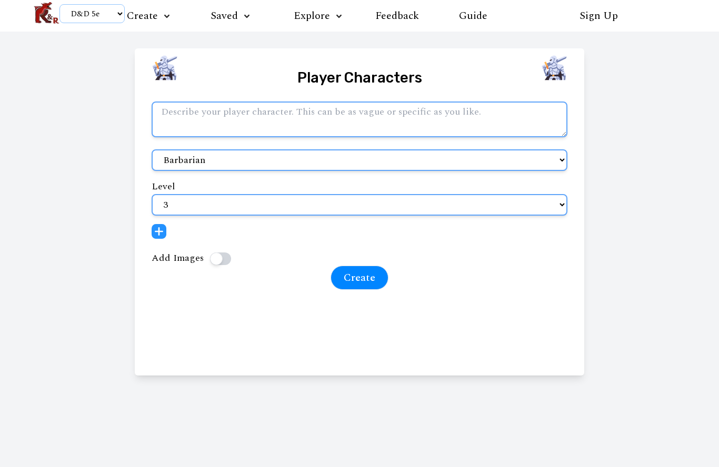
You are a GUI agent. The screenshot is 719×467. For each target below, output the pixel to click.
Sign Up (599, 16)
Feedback (391, 16)
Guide (473, 16)
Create (359, 278)
